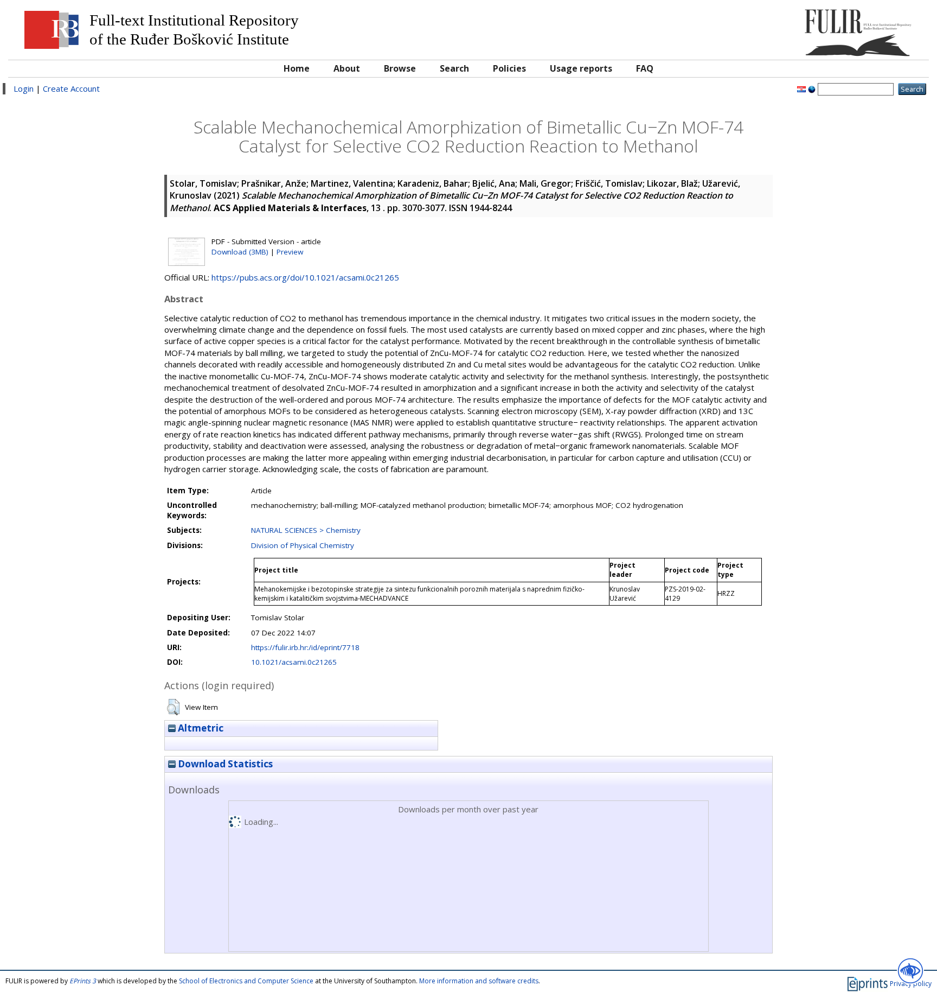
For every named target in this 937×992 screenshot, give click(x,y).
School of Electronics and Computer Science (246, 980)
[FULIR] (808, 28)
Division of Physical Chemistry (302, 545)
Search (454, 68)
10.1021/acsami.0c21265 (294, 662)
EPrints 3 (82, 980)
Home (297, 68)
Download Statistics (224, 764)
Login (24, 88)
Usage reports (581, 68)
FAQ (644, 68)
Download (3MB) (239, 252)
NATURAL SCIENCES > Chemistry (306, 530)
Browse (400, 68)
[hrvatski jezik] (801, 88)
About (346, 68)
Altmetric (199, 728)
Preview (290, 252)
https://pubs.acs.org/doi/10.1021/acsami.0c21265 (305, 277)
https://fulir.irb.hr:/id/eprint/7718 (305, 647)
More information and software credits (478, 980)
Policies (509, 68)
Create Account (71, 88)
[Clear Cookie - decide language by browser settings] (812, 88)
